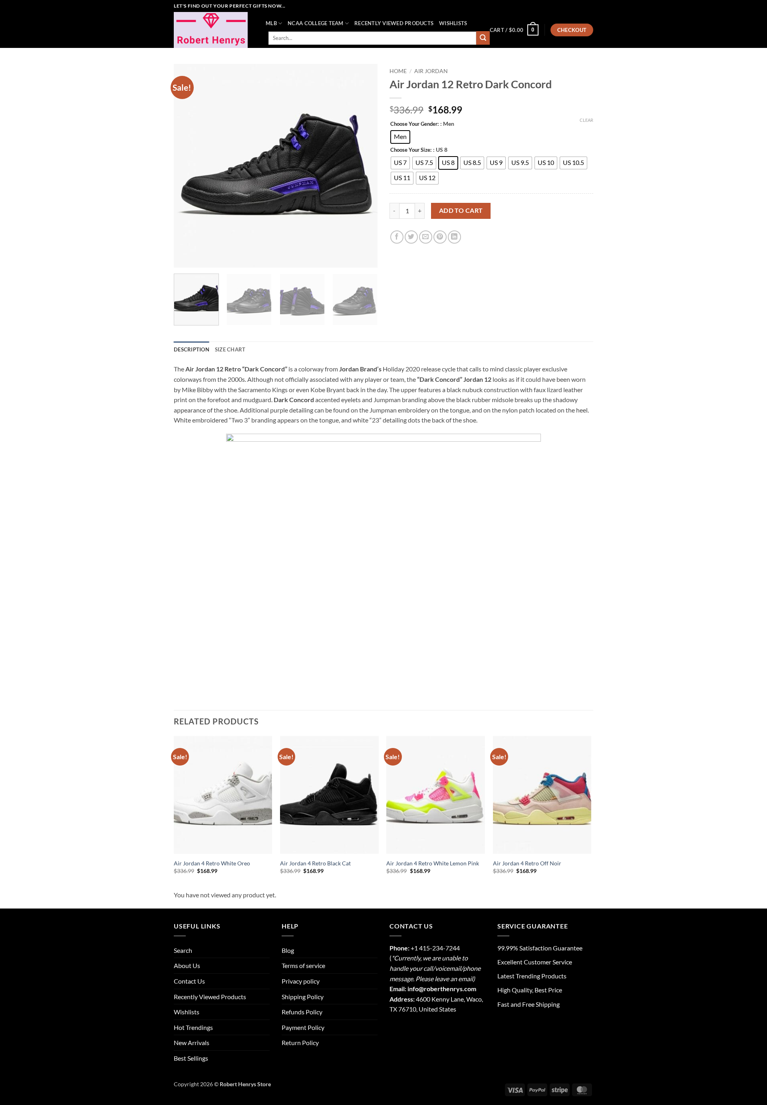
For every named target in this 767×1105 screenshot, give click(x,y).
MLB (271, 23)
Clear (586, 120)
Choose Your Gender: (414, 124)
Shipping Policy (303, 996)
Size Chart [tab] (230, 349)
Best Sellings (191, 1058)
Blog (288, 950)
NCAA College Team (315, 23)
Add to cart (461, 210)
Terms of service (303, 965)
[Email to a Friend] (425, 237)
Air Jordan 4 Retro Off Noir (527, 863)
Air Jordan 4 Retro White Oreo (212, 863)
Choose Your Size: (410, 150)
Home (398, 71)
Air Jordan (431, 71)
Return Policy (300, 1042)
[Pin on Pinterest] (440, 237)
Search (183, 950)
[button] (514, 30)
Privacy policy (301, 981)
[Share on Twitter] (411, 237)
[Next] (363, 165)
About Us (187, 965)
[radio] (400, 137)
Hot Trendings (193, 1027)
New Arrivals (191, 1042)
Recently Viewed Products (393, 23)
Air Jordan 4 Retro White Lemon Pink (432, 863)
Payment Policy (303, 1027)
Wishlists (453, 23)
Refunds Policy (302, 1012)
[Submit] (483, 38)
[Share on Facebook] (396, 237)
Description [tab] (191, 349)
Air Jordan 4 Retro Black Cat (315, 863)
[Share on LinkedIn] (454, 237)
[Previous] (188, 165)
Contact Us (189, 981)
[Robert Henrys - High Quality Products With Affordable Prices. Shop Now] (214, 30)
